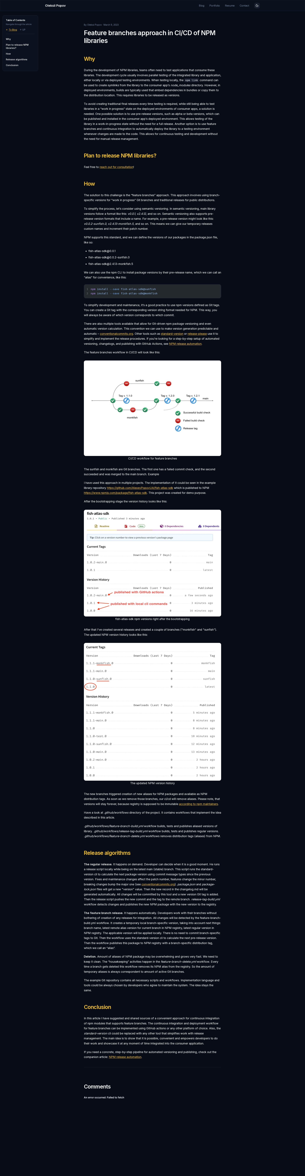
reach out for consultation (116, 167)
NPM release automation (185, 343)
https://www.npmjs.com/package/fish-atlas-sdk (115, 492)
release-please (197, 333)
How (89, 183)
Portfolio (214, 5)
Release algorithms (107, 853)
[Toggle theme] (257, 5)
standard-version (172, 333)
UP (23, 29)
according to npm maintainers (198, 804)
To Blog (13, 29)
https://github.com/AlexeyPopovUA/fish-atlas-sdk (140, 488)
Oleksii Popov (55, 5)
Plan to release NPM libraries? (120, 155)
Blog (201, 5)
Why (89, 59)
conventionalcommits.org (116, 333)
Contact (244, 5)
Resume (230, 5)
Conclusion (97, 1007)
